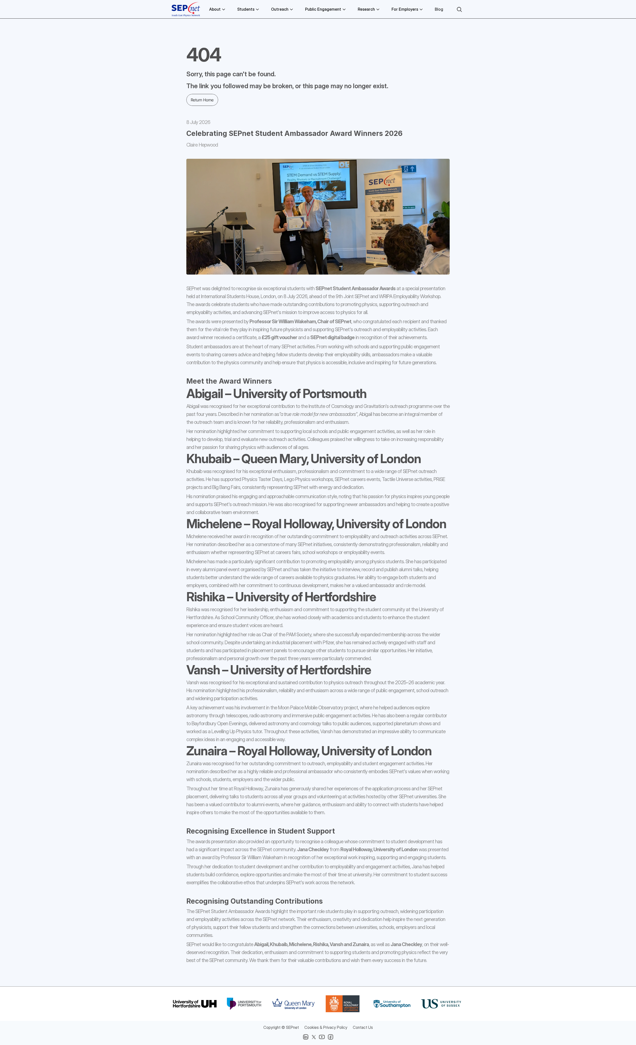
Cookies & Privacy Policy (325, 1027)
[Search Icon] (459, 9)
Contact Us (363, 1027)
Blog (439, 9)
